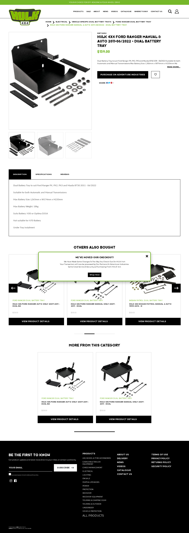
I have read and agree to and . (25, 475)
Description (20, 174)
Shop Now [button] (95, 275)
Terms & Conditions (26, 475)
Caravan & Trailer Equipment (91, 463)
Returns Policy (161, 462)
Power (86, 486)
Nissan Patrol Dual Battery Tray (146, 300)
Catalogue (126, 11)
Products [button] (78, 11)
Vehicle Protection (92, 511)
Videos (114, 11)
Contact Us (156, 11)
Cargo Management (92, 468)
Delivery (122, 458)
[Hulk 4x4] (25, 17)
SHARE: (102, 83)
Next (176, 288)
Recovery (87, 493)
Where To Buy (141, 11)
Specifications (43, 174)
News (105, 11)
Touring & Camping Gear (94, 500)
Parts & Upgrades (91, 482)
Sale (88, 11)
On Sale (86, 478)
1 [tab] (94, 431)
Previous (13, 288)
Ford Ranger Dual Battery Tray (29, 300)
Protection (88, 489)
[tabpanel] (36, 289)
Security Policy (161, 466)
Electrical (88, 471)
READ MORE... (173, 67)
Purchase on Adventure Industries (122, 75)
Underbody (88, 508)
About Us (123, 454)
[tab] (20, 174)
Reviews (65, 174)
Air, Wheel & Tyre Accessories (97, 458)
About (97, 11)
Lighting (87, 475)
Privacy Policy (35, 475)
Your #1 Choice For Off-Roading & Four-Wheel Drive (94, 2)
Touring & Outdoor (92, 504)
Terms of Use (159, 454)
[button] (155, 74)
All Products (93, 515)
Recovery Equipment (93, 497)
